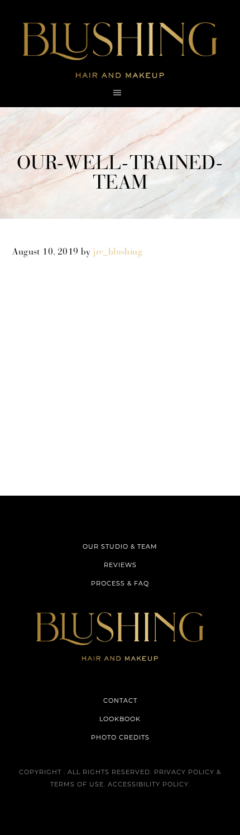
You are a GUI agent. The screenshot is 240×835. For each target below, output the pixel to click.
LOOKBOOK (120, 719)
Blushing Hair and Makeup (120, 50)
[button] (120, 92)
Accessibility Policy (148, 784)
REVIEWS (120, 565)
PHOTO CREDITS (120, 737)
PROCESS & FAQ (120, 583)
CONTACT (120, 700)
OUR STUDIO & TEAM (120, 546)
